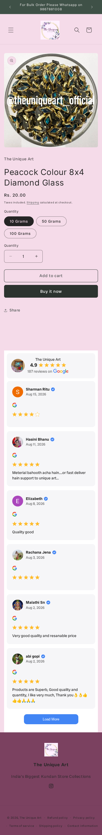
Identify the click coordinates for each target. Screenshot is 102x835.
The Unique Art (31, 817)
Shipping (33, 202)
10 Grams (19, 221)
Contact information (82, 826)
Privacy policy (84, 818)
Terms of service (21, 826)
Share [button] (15, 310)
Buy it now (51, 291)
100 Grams (20, 233)
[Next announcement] (92, 7)
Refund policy (57, 818)
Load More (51, 719)
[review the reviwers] (14, 406)
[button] (11, 30)
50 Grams (51, 221)
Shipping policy (51, 826)
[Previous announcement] (10, 7)
